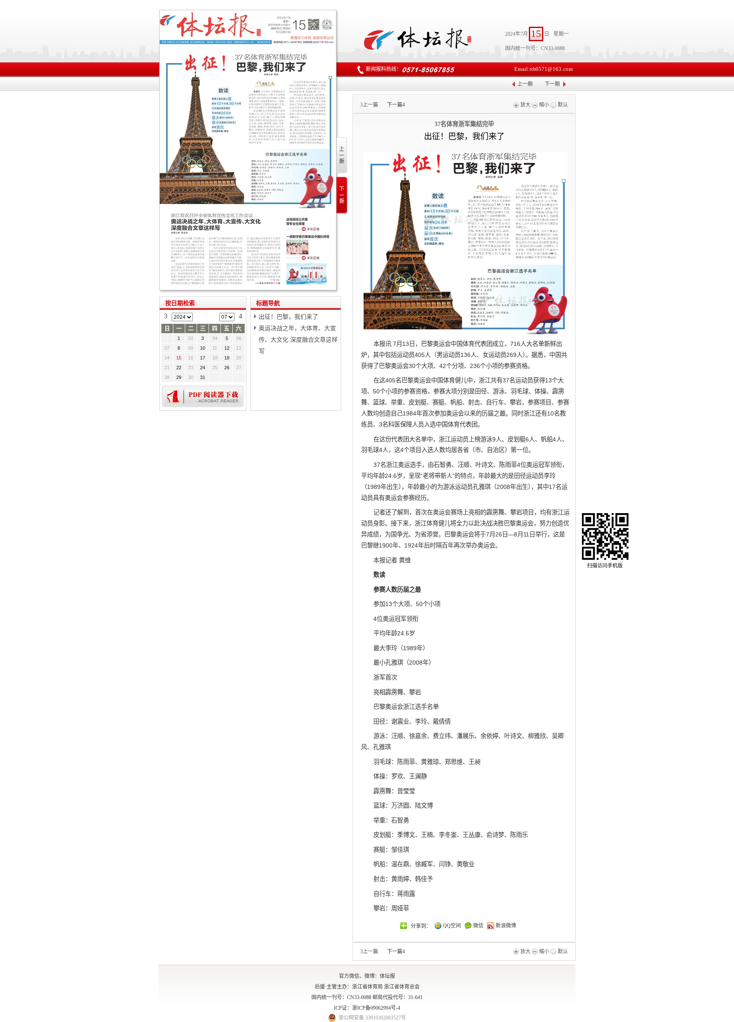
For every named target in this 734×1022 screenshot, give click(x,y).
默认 (562, 105)
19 (226, 357)
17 (202, 357)
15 (178, 357)
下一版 (342, 195)
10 (202, 348)
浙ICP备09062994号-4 (376, 1008)
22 (178, 367)
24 (202, 367)
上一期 (525, 84)
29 (178, 377)
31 (202, 377)
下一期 (552, 84)
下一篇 (396, 105)
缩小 (543, 105)
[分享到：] (403, 925)
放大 (525, 105)
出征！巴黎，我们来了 (288, 316)
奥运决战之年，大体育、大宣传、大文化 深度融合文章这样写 (298, 339)
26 (226, 367)
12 (226, 348)
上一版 (342, 155)
